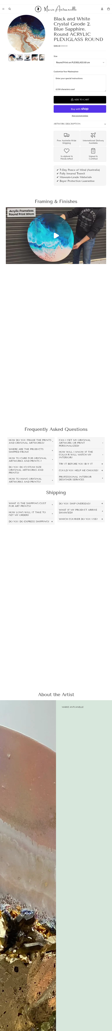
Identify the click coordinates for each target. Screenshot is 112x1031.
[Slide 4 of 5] (35, 57)
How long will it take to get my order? (27, 513)
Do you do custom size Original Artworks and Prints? (26, 470)
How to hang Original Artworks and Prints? (25, 480)
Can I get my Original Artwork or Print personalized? (75, 443)
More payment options (80, 116)
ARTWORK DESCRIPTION (67, 124)
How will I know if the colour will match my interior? (76, 454)
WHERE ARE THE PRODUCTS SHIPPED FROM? (26, 450)
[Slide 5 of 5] (42, 57)
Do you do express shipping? (29, 521)
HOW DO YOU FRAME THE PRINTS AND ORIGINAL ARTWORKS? (30, 441)
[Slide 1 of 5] (12, 57)
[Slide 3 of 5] (27, 57)
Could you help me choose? (78, 470)
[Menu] (3, 9)
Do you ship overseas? (74, 503)
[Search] (9, 9)
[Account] (102, 9)
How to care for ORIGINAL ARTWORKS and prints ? (28, 459)
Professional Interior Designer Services (75, 478)
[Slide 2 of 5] (19, 57)
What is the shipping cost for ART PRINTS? (27, 504)
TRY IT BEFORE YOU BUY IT (76, 463)
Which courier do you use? (78, 519)
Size (55, 56)
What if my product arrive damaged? (78, 511)
